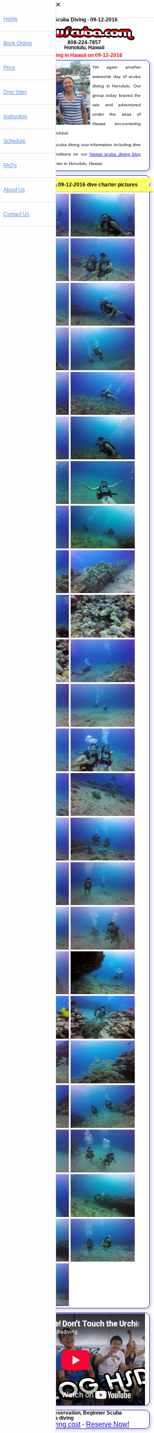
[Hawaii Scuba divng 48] (103, 1259)
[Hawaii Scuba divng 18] (103, 590)
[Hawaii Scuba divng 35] (37, 991)
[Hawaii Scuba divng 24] (103, 724)
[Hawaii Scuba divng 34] (103, 947)
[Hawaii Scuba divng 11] (37, 457)
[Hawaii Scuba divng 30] (103, 858)
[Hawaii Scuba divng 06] (103, 323)
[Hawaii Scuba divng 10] (103, 412)
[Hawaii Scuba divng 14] (103, 501)
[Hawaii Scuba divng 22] (103, 680)
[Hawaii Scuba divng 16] (103, 546)
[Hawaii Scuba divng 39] (37, 1081)
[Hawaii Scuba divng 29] (37, 858)
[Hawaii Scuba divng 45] (37, 1214)
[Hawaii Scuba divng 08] (103, 368)
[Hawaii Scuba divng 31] (37, 902)
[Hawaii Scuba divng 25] (37, 769)
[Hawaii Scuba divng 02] (103, 234)
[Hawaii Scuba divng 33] (37, 947)
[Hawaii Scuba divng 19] (37, 635)
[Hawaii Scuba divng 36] (103, 991)
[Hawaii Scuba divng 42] (103, 1125)
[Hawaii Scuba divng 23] (37, 724)
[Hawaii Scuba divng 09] (37, 412)
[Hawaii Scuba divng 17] (37, 590)
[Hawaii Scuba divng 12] (103, 457)
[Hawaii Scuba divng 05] (37, 323)
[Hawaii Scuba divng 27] (37, 813)
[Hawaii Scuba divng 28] (103, 813)
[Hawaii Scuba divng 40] (103, 1081)
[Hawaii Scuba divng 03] (37, 278)
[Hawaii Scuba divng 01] (37, 234)
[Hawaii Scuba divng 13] (37, 501)
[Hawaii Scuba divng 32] (103, 902)
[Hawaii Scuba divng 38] (103, 1036)
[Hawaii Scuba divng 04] (103, 278)
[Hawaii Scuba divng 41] (37, 1125)
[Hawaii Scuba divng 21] (37, 680)
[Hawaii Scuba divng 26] (103, 769)
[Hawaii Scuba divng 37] (37, 1036)
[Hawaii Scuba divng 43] (37, 1170)
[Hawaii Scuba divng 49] (37, 1303)
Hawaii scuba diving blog (115, 154)
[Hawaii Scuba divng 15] (37, 546)
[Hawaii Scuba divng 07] (37, 368)
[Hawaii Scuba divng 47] (37, 1259)
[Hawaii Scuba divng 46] (103, 1214)
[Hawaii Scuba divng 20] (103, 635)
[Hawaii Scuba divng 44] (103, 1170)
